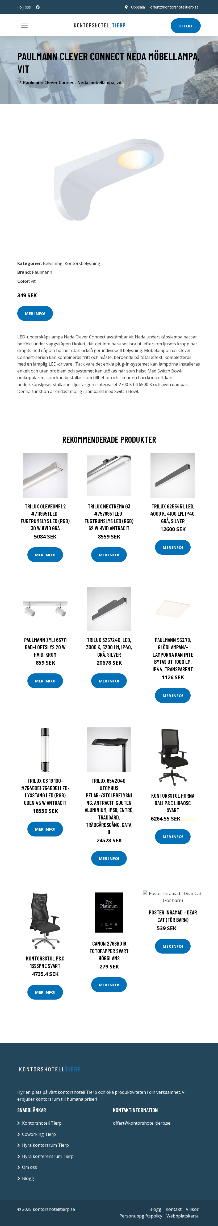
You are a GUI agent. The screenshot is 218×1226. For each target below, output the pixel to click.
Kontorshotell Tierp (42, 1123)
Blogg (28, 1178)
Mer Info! (35, 313)
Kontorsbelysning (82, 263)
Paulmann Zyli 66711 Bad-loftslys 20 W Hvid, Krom (45, 647)
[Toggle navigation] (24, 25)
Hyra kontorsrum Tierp (45, 1145)
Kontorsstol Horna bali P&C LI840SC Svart (172, 802)
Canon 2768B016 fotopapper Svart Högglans (109, 950)
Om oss (29, 1167)
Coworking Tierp (39, 1134)
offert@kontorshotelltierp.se (174, 7)
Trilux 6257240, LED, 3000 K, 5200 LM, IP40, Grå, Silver (109, 647)
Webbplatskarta (182, 1216)
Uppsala (138, 7)
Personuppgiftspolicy (140, 1216)
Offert (185, 25)
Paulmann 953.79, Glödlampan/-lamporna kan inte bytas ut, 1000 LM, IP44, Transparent (173, 654)
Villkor (192, 1209)
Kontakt (174, 1209)
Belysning (52, 263)
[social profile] (38, 7)
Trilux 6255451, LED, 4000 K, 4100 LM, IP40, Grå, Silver (173, 513)
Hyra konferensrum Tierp (48, 1156)
